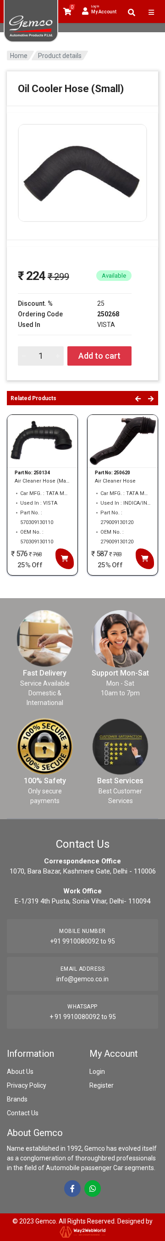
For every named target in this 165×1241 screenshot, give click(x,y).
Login (97, 1071)
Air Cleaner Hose (115, 481)
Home (19, 55)
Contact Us (22, 1113)
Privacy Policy (26, 1085)
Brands (17, 1099)
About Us (20, 1071)
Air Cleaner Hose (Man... (42, 481)
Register (101, 1085)
